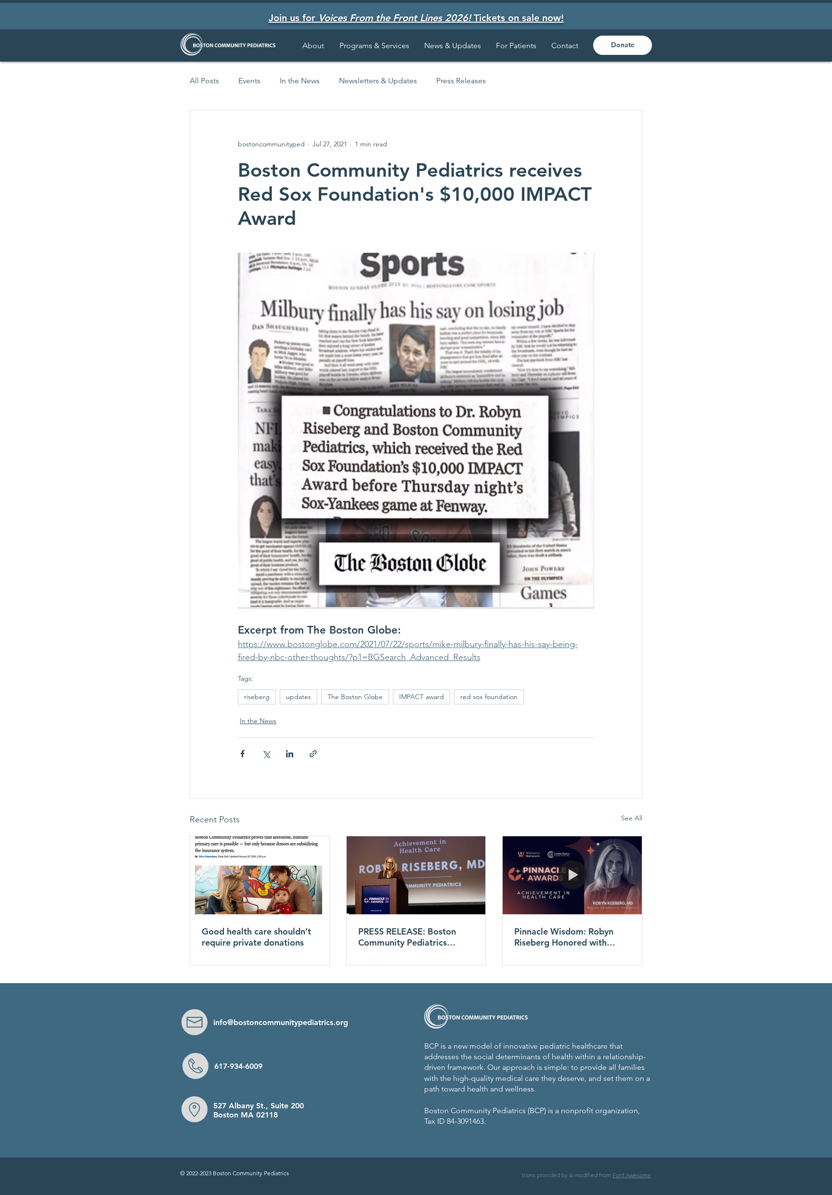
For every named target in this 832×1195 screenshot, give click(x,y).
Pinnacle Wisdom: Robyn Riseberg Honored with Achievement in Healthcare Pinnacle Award (568, 937)
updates (298, 696)
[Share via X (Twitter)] (266, 753)
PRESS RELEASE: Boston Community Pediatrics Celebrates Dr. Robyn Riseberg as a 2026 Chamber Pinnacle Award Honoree (409, 937)
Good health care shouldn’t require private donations (256, 937)
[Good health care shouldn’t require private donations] (259, 875)
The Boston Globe (355, 696)
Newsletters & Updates (378, 80)
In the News (300, 80)
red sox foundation (489, 696)
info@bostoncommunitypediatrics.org (280, 1022)
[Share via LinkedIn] (289, 753)
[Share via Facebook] (242, 753)
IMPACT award (421, 696)
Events (249, 80)
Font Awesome (631, 1175)
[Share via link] (313, 753)
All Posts (204, 80)
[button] (516, 45)
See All (631, 818)
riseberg (257, 696)
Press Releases (461, 80)
